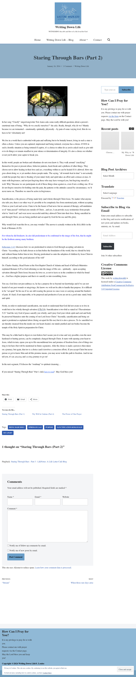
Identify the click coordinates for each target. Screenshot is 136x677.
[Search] (108, 39)
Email (38, 496)
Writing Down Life (82, 66)
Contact (98, 39)
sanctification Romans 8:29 (69, 427)
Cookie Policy (47, 673)
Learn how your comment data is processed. (53, 567)
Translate (120, 198)
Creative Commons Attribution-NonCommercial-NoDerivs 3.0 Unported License (117, 285)
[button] (87, 39)
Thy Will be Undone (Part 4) (43, 414)
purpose (49, 427)
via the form (113, 116)
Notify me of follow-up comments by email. (28, 545)
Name (10, 496)
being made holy (17, 427)
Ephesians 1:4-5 (8, 246)
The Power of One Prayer (72, 414)
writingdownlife (119, 278)
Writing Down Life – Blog (60, 39)
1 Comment (67, 66)
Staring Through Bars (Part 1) (13, 414)
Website (65, 496)
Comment (12, 508)
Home (37, 39)
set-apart (7, 433)
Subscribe (126, 89)
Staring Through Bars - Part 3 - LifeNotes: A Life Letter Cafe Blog (39, 461)
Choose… (110, 152)
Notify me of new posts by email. (23, 550)
